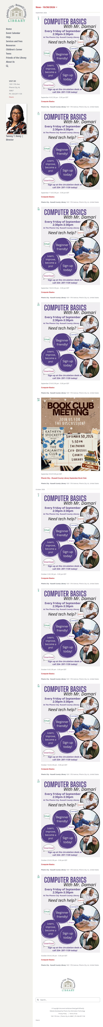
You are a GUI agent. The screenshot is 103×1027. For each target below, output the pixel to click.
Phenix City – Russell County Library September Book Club (64, 478)
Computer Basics (47, 101)
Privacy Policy (63, 1013)
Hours (11, 97)
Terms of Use (73, 1013)
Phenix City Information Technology (74, 1011)
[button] (16, 66)
